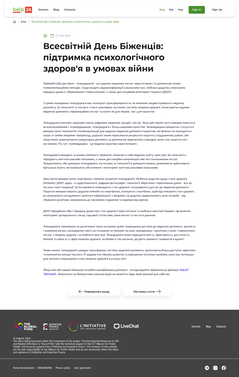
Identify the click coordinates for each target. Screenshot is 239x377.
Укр (180, 9)
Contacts (69, 9)
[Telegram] (207, 368)
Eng (162, 9)
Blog (56, 9)
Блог (23, 21)
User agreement (82, 367)
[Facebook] (224, 368)
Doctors (43, 9)
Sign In (196, 9)
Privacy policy (63, 367)
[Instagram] (215, 368)
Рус (171, 9)
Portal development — (32, 367)
